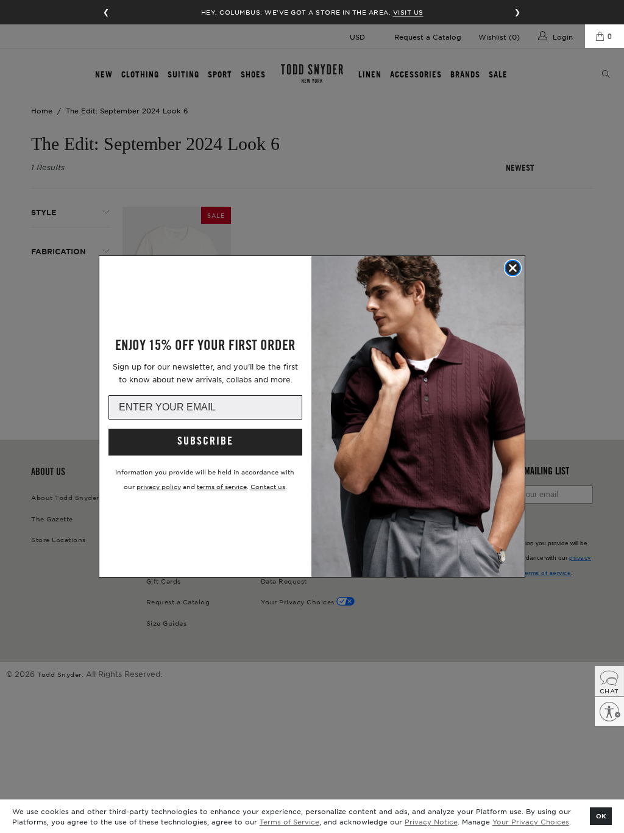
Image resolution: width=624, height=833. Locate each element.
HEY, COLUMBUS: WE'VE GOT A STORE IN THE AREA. (312, 12)
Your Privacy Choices (530, 821)
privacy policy (158, 486)
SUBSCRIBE (205, 442)
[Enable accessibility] (609, 711)
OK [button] (601, 816)
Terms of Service (289, 821)
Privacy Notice (431, 821)
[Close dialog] (512, 268)
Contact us (267, 486)
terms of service (222, 486)
